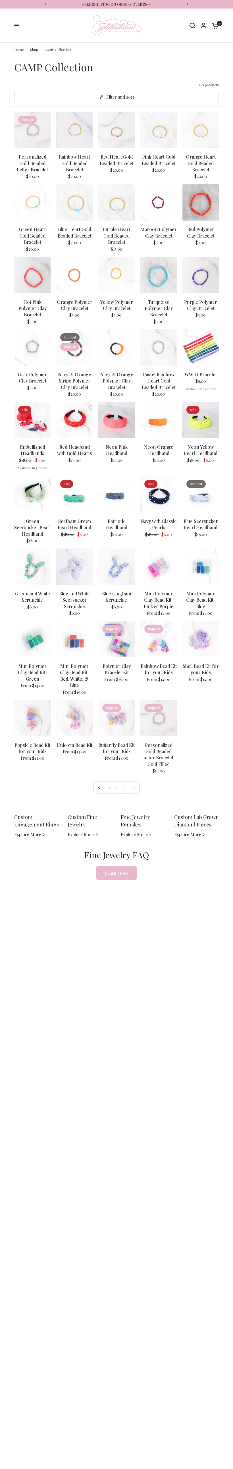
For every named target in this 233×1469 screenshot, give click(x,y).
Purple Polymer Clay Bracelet (200, 305)
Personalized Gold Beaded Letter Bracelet (32, 163)
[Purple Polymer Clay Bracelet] (200, 275)
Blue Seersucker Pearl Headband (201, 524)
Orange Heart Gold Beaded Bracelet (201, 163)
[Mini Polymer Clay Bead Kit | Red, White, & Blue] (74, 639)
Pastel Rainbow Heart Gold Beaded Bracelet (159, 380)
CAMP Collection (57, 49)
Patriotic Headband (116, 524)
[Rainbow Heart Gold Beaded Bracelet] (74, 130)
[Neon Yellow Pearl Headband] (200, 420)
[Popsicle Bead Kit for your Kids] (32, 718)
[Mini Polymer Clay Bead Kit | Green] (32, 639)
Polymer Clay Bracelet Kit (117, 669)
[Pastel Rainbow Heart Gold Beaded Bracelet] (158, 347)
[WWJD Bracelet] (200, 347)
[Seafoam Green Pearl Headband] (74, 494)
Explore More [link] (27, 834)
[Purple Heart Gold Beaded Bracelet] (116, 202)
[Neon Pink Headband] (116, 420)
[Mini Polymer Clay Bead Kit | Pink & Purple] (158, 566)
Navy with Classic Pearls (158, 524)
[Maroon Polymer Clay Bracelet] (158, 202)
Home (19, 49)
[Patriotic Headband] (116, 494)
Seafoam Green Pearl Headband (74, 524)
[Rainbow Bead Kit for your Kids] (158, 639)
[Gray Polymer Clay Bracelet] (32, 347)
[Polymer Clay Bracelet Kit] (116, 639)
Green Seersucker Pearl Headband (32, 527)
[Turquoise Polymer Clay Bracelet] (158, 275)
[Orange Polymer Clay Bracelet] (74, 275)
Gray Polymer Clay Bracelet (32, 377)
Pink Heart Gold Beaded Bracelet (159, 160)
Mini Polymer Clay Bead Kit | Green (32, 672)
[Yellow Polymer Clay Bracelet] (116, 275)
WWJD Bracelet (201, 374)
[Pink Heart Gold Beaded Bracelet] (158, 130)
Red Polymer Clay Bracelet (201, 232)
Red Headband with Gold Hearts (74, 450)
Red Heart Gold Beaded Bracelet (117, 160)
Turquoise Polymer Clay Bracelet (159, 308)
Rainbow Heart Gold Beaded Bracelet (74, 163)
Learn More (116, 873)
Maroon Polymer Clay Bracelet (158, 232)
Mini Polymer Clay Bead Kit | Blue (200, 600)
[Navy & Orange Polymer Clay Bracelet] (116, 347)
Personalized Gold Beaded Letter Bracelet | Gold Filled (158, 754)
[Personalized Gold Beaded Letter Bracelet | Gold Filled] (158, 718)
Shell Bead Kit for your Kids (201, 669)
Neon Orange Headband (158, 450)
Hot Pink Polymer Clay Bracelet (32, 308)
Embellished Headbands (32, 450)
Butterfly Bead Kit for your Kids (116, 748)
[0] (214, 26)
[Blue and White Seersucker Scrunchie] (74, 566)
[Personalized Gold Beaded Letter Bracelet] (32, 130)
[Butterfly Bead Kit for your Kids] (116, 718)
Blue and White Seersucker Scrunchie (74, 600)
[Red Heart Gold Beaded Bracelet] (116, 130)
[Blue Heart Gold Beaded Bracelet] (74, 202)
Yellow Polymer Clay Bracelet (116, 305)
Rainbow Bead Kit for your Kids (159, 669)
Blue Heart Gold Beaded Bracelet (74, 232)
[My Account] (203, 26)
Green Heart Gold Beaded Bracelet (32, 235)
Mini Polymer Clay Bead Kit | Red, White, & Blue (74, 675)
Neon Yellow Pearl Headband (200, 450)
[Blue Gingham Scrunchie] (116, 566)
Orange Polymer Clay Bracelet (74, 305)
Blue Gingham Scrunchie (116, 597)
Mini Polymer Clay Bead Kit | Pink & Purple (158, 600)
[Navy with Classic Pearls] (158, 494)
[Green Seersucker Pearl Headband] (32, 494)
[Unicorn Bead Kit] (74, 718)
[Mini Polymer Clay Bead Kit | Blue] (200, 566)
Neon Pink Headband (117, 450)
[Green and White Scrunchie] (32, 566)
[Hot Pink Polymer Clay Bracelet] (32, 275)
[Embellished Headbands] (32, 420)
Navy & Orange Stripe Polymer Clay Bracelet (74, 380)
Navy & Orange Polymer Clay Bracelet (116, 380)
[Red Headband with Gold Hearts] (74, 420)
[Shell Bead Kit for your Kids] (200, 639)
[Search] (192, 26)
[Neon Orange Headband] (158, 420)
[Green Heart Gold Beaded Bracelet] (32, 202)
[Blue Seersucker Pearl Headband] (200, 494)
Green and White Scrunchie (32, 597)
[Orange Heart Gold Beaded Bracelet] (200, 130)
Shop (34, 49)
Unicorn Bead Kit (74, 745)
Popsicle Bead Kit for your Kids (32, 748)
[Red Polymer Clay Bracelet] (200, 202)
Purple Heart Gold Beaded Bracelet (116, 235)
